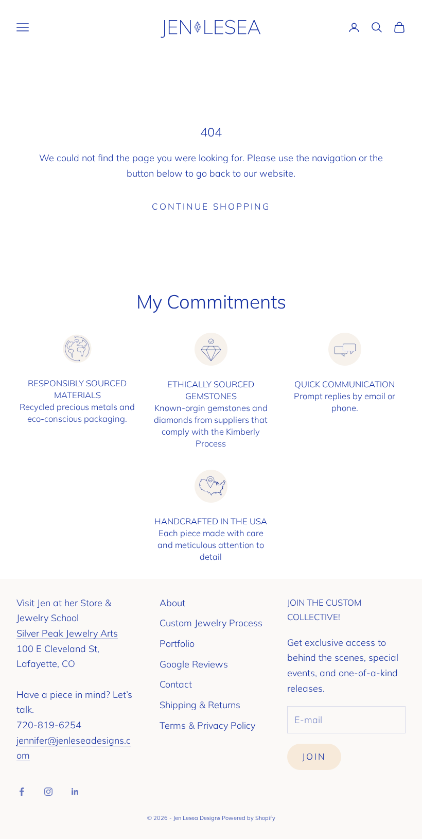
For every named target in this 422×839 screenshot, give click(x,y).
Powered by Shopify (248, 817)
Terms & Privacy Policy (207, 725)
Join (314, 756)
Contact (176, 684)
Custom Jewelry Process (211, 623)
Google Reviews (194, 664)
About (172, 603)
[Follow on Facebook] (21, 791)
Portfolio (177, 643)
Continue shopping (211, 206)
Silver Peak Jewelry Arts (67, 633)
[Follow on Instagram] (48, 791)
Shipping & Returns (200, 705)
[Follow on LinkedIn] (75, 791)
